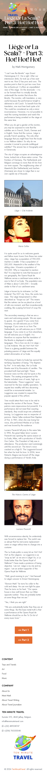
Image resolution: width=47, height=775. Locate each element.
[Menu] (44, 9)
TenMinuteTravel (18, 769)
